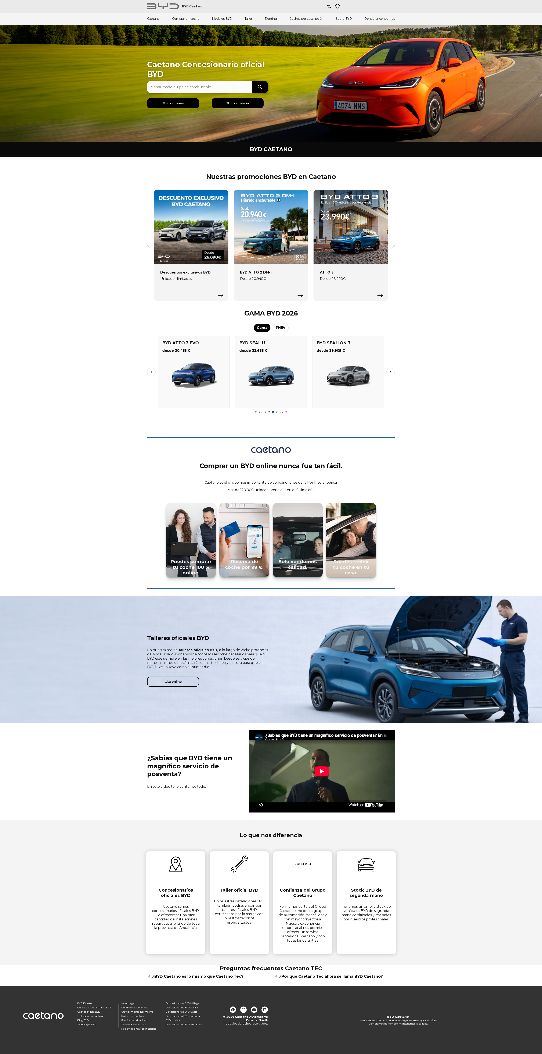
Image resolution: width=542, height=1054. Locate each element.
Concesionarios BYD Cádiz (181, 1011)
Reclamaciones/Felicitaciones (138, 1028)
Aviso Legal (128, 1003)
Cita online (173, 682)
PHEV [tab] (280, 328)
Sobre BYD (344, 19)
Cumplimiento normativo (137, 1011)
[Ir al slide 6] (277, 412)
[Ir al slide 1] (256, 412)
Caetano (153, 19)
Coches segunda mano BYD (94, 1007)
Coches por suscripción (306, 19)
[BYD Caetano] (163, 6)
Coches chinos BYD (88, 1011)
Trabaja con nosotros (90, 1016)
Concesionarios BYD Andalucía (184, 1024)
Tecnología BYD (86, 1024)
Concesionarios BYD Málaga (182, 1003)
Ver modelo (194, 403)
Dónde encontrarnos (379, 19)
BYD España (84, 1003)
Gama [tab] (262, 328)
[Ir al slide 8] (286, 412)
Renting (271, 19)
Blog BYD (83, 1020)
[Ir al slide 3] (265, 412)
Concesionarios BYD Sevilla (182, 1007)
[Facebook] (233, 1010)
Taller (248, 19)
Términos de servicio (133, 1024)
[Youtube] (254, 1010)
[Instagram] (243, 1010)
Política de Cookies (132, 1016)
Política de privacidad (134, 1020)
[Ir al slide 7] (282, 412)
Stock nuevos (173, 103)
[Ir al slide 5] (273, 412)
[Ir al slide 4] (269, 412)
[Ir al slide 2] (260, 412)
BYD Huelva (173, 1020)
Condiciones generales (134, 1007)
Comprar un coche (185, 19)
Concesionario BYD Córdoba (183, 1016)
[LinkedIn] (264, 1010)
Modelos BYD (222, 19)
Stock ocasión (237, 103)
